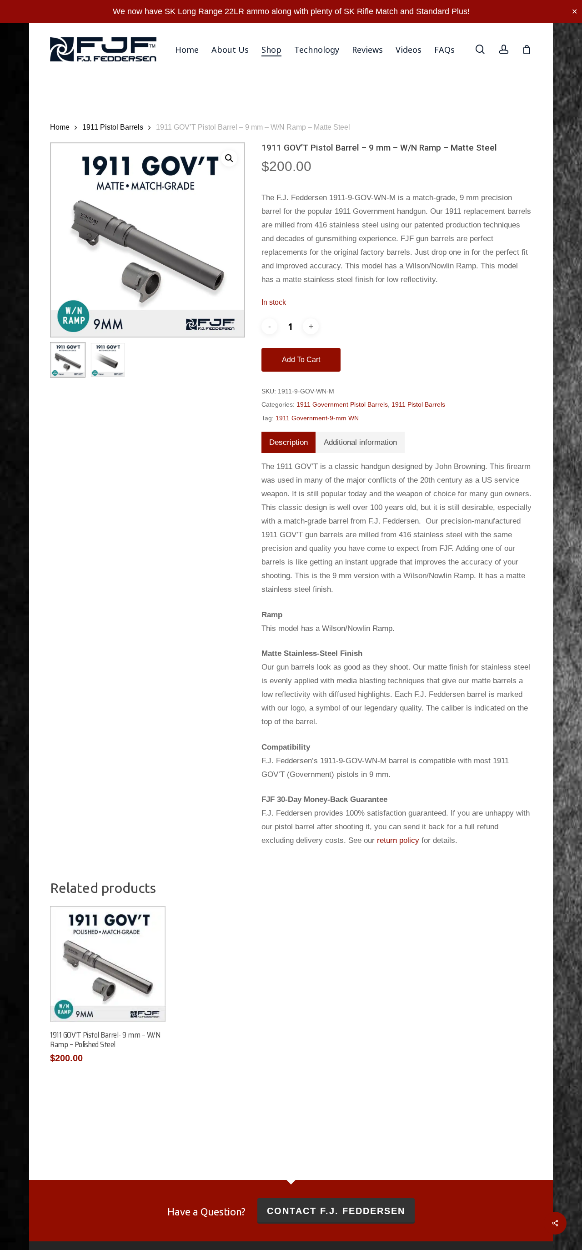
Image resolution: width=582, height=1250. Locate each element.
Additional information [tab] (360, 442)
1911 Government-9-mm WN (317, 418)
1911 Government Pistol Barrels (342, 404)
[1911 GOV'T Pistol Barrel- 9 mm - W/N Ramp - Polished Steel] (108, 964)
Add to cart (301, 359)
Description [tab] (288, 442)
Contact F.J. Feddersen (336, 1211)
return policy (398, 840)
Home (60, 127)
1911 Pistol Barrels (112, 127)
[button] (229, 158)
